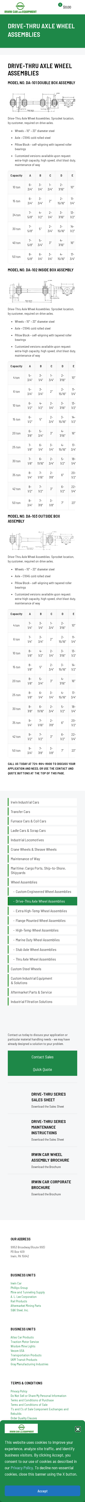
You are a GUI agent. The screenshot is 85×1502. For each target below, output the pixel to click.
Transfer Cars (20, 811)
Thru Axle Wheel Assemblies (36, 959)
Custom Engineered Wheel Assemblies (43, 891)
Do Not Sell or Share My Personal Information (38, 1396)
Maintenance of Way (25, 858)
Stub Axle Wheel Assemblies (36, 949)
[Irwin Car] (20, 7)
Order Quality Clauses (24, 1418)
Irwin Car (16, 1283)
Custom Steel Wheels (26, 968)
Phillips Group (19, 1288)
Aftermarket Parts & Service (31, 992)
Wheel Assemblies (24, 882)
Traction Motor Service (25, 1342)
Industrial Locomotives (27, 840)
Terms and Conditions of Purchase (32, 1400)
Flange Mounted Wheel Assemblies (41, 920)
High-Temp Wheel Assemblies (37, 930)
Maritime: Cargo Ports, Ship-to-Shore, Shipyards (38, 870)
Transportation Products (26, 1355)
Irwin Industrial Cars (25, 802)
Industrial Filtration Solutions (31, 1001)
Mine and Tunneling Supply (28, 1292)
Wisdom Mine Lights (23, 1346)
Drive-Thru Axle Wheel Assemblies (40, 901)
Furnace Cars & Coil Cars (28, 821)
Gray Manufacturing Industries (29, 1364)
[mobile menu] (59, 7)
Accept (43, 1491)
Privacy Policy (22, 1467)
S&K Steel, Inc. (20, 1310)
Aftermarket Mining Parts (26, 1306)
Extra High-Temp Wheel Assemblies (41, 910)
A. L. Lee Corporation (24, 1297)
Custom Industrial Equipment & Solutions (31, 980)
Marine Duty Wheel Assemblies (38, 939)
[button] (78, 1429)
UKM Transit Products (24, 1360)
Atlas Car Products (22, 1337)
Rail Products (19, 1301)
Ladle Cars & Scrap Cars (28, 830)
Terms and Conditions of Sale (29, 1405)
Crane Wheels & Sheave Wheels (34, 849)
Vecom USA (17, 1351)
